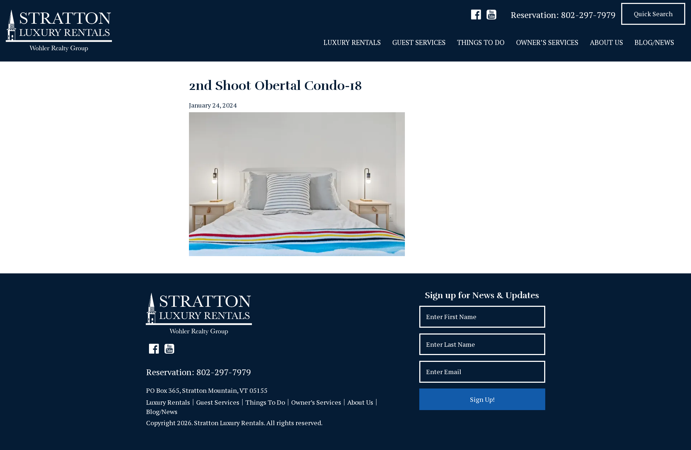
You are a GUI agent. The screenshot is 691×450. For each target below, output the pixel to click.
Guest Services (419, 42)
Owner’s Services (547, 42)
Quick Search (653, 13)
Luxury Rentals (352, 42)
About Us (606, 42)
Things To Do (481, 42)
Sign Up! (482, 399)
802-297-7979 (588, 15)
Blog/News (654, 42)
